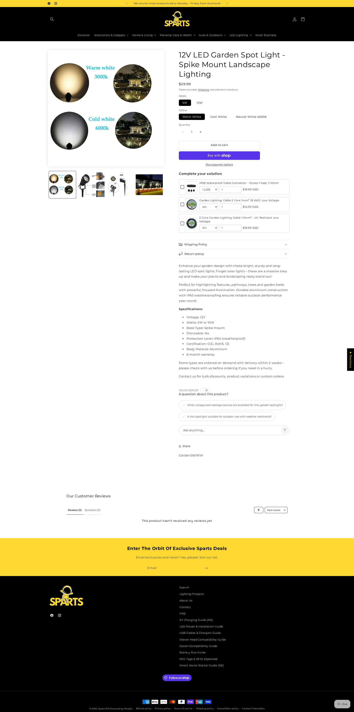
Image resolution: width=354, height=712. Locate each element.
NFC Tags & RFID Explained (198, 659)
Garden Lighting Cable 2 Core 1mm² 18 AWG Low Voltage (239, 200)
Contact (185, 607)
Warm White (192, 116)
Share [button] (186, 446)
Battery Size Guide (193, 652)
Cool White (218, 116)
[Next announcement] (227, 3)
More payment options (219, 164)
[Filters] (258, 510)
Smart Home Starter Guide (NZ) (202, 665)
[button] (52, 19)
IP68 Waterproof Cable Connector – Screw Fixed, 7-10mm (239, 183)
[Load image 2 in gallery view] (91, 184)
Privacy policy (163, 708)
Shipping (203, 89)
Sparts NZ (103, 708)
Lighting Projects (192, 594)
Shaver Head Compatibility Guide (203, 639)
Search (184, 587)
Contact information (253, 708)
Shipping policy (205, 708)
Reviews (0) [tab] (75, 510)
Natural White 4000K (251, 116)
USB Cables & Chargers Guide (200, 633)
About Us (186, 600)
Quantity (184, 124)
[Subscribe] (206, 568)
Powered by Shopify (121, 708)
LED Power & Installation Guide (201, 626)
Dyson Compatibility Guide (198, 646)
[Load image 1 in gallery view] (62, 184)
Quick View (191, 191)
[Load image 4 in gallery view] (149, 184)
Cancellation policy (227, 708)
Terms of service (183, 708)
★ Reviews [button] (350, 359)
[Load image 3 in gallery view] (120, 184)
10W (200, 102)
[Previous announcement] (127, 3)
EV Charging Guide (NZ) (196, 620)
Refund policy (144, 708)
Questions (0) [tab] (92, 510)
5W (185, 102)
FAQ (183, 613)
